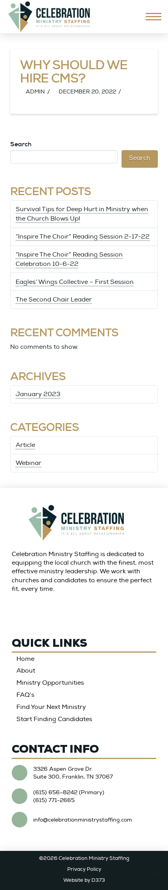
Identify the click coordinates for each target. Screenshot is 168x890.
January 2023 (38, 394)
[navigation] (153, 16)
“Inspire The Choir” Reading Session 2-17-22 (83, 236)
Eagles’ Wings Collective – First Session (75, 282)
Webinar (28, 463)
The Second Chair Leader (54, 299)
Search (21, 144)
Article (25, 445)
